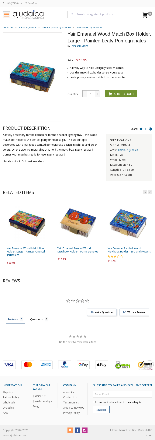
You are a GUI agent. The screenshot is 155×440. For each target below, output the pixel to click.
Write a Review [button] (136, 312)
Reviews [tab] (13, 319)
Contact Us (70, 397)
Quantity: (72, 94)
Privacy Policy (71, 412)
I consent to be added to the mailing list (120, 402)
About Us (68, 392)
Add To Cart (124, 94)
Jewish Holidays (42, 401)
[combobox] (96, 14)
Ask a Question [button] (104, 312)
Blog (36, 406)
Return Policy (11, 397)
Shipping (8, 392)
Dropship (8, 407)
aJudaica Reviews (73, 407)
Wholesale (9, 402)
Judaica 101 (40, 396)
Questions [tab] (36, 319)
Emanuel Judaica (79, 46)
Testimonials (71, 402)
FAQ (5, 412)
